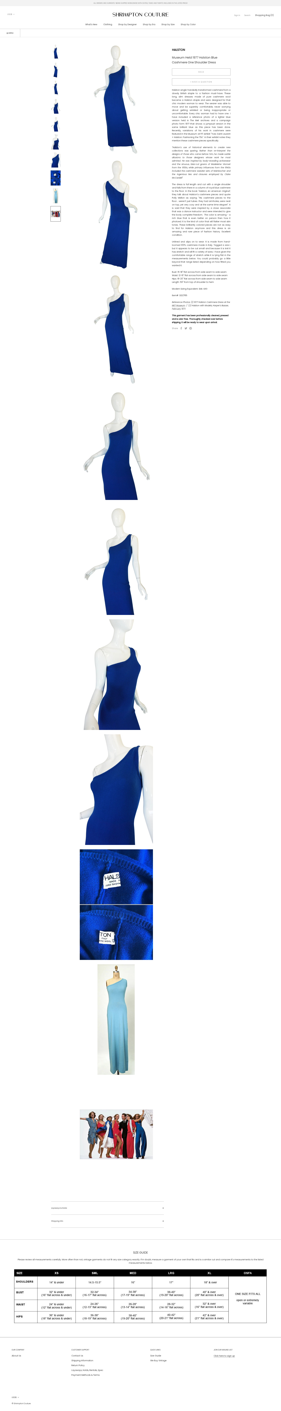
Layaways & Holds (59, 1208)
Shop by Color (188, 24)
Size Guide (155, 1355)
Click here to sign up (224, 1355)
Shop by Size (168, 24)
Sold (201, 72)
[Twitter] (186, 328)
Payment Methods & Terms (85, 1375)
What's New (91, 24)
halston (178, 50)
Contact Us (77, 1355)
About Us (16, 1355)
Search (247, 15)
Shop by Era (149, 24)
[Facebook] (181, 328)
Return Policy (78, 1365)
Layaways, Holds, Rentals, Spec (87, 1370)
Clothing (107, 24)
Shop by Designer (127, 24)
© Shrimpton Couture (21, 1403)
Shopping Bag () (264, 15)
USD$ (9, 14)
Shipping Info (57, 1221)
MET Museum (178, 305)
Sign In (237, 15)
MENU (10, 33)
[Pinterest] (190, 328)
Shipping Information (82, 1360)
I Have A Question (201, 82)
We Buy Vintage (158, 1360)
